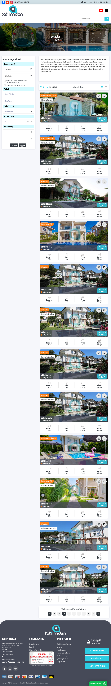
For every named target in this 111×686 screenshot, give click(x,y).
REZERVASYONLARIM (97, 651)
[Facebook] (4, 668)
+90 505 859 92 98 (7, 651)
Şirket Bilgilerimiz (62, 659)
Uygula (22, 145)
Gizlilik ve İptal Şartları (64, 644)
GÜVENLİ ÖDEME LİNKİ (97, 666)
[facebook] (3, 2)
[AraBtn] (106, 19)
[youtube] (7, 2)
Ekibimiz (31, 647)
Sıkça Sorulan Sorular (35, 650)
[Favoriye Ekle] (104, 96)
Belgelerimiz (61, 662)
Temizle (14, 145)
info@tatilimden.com (8, 659)
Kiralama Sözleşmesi (63, 656)
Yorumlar (60, 647)
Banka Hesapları (34, 644)
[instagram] (11, 2)
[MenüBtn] (107, 11)
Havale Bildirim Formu (63, 653)
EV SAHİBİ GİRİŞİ (97, 658)
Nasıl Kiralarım (61, 650)
